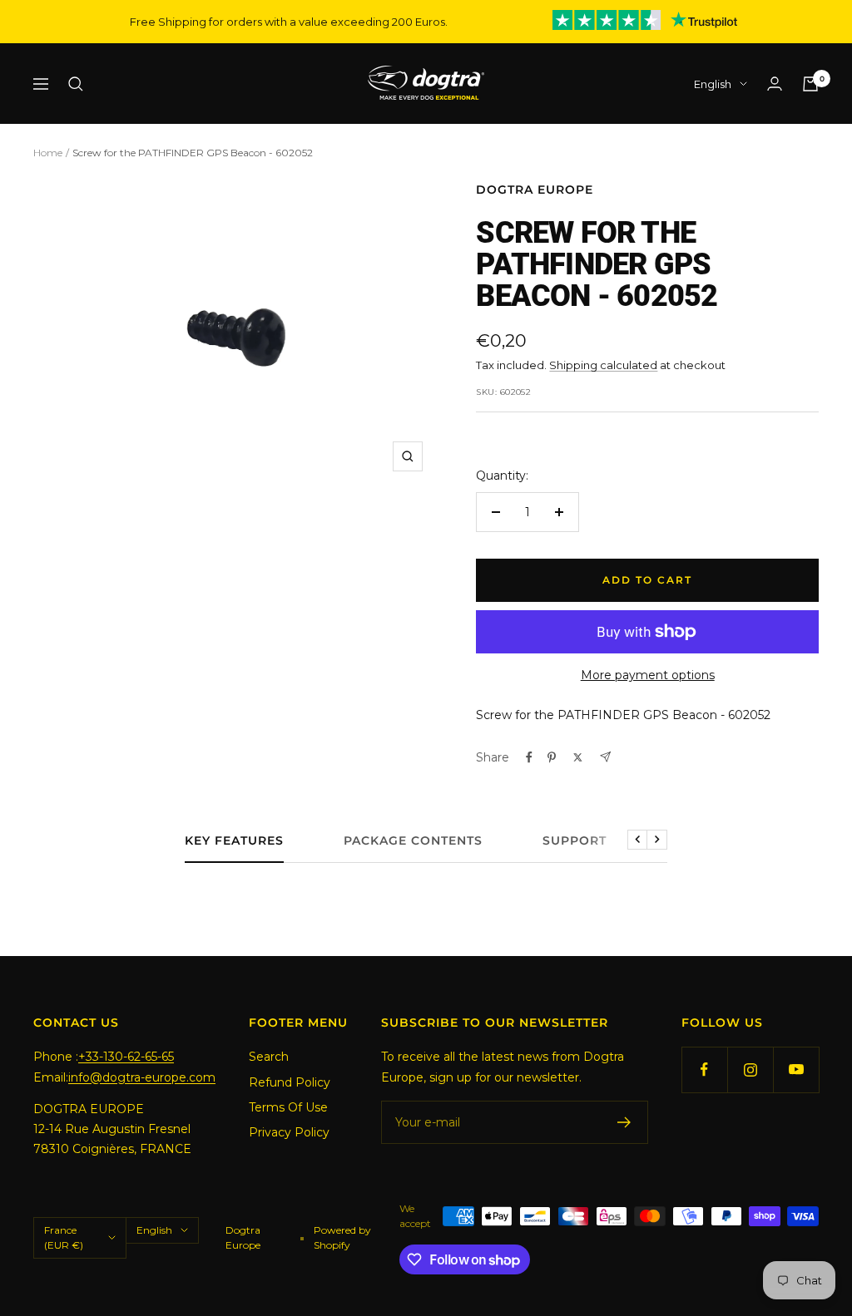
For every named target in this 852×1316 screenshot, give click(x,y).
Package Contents (413, 841)
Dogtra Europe (534, 189)
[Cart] (810, 83)
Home (47, 152)
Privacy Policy (289, 1132)
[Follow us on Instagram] (750, 1069)
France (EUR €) (63, 1237)
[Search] (75, 83)
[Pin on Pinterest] (551, 757)
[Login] (774, 83)
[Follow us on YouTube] (796, 1069)
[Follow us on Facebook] (704, 1069)
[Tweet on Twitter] (578, 757)
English (712, 84)
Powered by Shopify (342, 1237)
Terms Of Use (288, 1107)
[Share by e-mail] (605, 757)
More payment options (648, 675)
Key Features (234, 841)
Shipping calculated (603, 365)
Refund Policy (289, 1082)
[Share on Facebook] (529, 757)
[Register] (624, 1122)
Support (574, 841)
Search (269, 1056)
